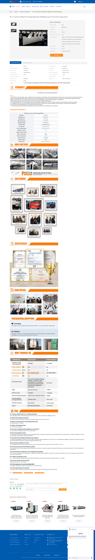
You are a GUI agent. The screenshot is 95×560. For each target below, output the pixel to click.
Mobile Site (56, 555)
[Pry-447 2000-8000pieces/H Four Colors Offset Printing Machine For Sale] (33, 37)
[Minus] (92, 529)
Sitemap (38, 555)
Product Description (28, 62)
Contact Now (62, 489)
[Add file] (69, 557)
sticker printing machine (28, 472)
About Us (28, 6)
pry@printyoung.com (26, 1)
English (81, 1)
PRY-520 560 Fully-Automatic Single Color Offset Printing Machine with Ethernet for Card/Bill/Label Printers (32, 517)
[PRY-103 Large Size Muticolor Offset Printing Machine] (79, 507)
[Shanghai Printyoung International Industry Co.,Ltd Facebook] (75, 1)
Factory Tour (35, 6)
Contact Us (52, 6)
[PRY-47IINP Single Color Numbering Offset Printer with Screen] (48, 507)
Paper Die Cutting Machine (15, 544)
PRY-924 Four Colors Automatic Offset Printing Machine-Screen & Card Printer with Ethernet (16, 517)
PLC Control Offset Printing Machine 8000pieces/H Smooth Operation (47, 11)
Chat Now (58, 6)
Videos (23, 6)
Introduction (26, 537)
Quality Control (44, 6)
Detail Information (15, 62)
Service (25, 542)
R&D (35, 542)
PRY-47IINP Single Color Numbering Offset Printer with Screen (47, 517)
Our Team (26, 544)
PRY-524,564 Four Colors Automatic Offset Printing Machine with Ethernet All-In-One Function (63, 517)
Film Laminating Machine (14, 540)
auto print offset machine (17, 472)
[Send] (92, 557)
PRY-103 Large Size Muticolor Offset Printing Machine (79, 516)
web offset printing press (39, 472)
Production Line (37, 537)
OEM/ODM (36, 540)
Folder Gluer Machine (14, 537)
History (25, 540)
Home (13, 6)
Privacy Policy (47, 555)
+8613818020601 (20, 484)
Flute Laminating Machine (15, 542)
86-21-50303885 (38, 1)
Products (18, 6)
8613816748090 (18, 486)
